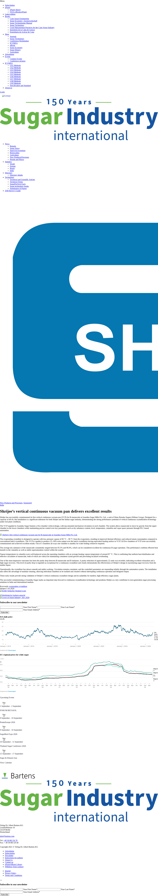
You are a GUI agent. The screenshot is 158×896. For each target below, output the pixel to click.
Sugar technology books (19, 186)
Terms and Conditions (13, 875)
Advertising (9, 54)
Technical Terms (16, 182)
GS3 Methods (15, 70)
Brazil (12, 168)
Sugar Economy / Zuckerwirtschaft (23, 21)
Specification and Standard (20, 85)
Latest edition (10, 14)
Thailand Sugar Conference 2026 (13, 746)
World (12, 164)
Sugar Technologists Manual (21, 23)
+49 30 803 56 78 (10, 840)
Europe (13, 166)
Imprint (8, 871)
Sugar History (15, 50)
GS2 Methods (15, 68)
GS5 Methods (15, 74)
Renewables (14, 153)
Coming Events (16, 59)
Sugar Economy (16, 48)
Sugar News (15, 148)
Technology (9, 177)
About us (8, 88)
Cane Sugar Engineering (19, 19)
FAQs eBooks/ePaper (18, 12)
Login (2, 92)
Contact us (9, 862)
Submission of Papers (18, 188)
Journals (13, 36)
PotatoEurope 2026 (7, 722)
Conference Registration (19, 41)
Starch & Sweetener (17, 151)
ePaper (7, 7)
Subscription (10, 5)
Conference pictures (17, 61)
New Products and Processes (11, 503)
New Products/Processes (19, 157)
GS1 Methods (15, 65)
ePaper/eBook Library (13, 864)
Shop (7, 34)
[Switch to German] (6, 96)
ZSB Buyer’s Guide (13, 191)
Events (7, 56)
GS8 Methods (15, 81)
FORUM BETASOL (8, 710)
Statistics (8, 162)
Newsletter (9, 856)
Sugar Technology (17, 25)
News (7, 144)
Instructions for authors (14, 858)
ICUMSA (14, 43)
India (12, 171)
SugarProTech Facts (18, 184)
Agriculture (14, 52)
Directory (8, 173)
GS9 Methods (15, 83)
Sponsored (27, 503)
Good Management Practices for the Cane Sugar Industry (32, 28)
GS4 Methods (15, 72)
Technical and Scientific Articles (22, 180)
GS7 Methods (15, 79)
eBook (12, 45)
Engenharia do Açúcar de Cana (22, 32)
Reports (13, 146)
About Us (9, 860)
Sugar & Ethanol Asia (8, 758)
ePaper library (15, 10)
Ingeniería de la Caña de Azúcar (22, 30)
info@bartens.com (7, 836)
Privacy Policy (10, 873)
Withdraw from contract (14, 867)
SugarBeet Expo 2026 (8, 734)
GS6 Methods (15, 77)
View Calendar (6, 763)
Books (7, 16)
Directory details (16, 175)
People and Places (17, 159)
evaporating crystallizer (18, 586)
